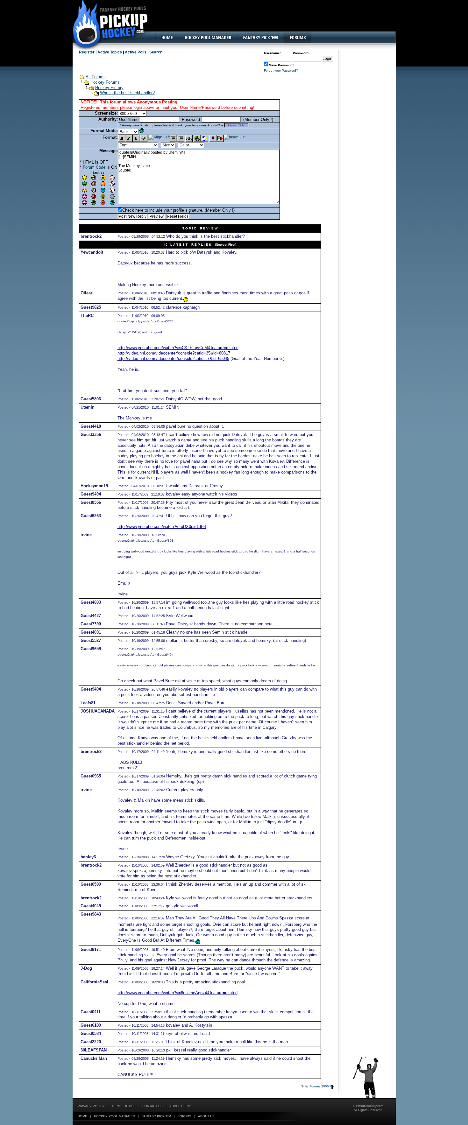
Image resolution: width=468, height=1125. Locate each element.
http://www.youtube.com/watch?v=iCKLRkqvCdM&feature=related (177, 347)
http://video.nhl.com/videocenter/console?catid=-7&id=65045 (173, 358)
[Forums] (297, 37)
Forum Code (94, 167)
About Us (206, 1116)
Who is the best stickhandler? (127, 92)
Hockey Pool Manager (114, 1116)
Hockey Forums (105, 82)
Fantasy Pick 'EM (156, 1116)
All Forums (96, 76)
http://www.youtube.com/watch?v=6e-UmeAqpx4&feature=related (177, 992)
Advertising (180, 1106)
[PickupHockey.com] (107, 24)
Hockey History (109, 87)
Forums (184, 1116)
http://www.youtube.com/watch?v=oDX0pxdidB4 (161, 526)
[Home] (167, 37)
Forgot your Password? (281, 70)
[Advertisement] (279, 20)
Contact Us (152, 1106)
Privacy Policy (91, 1106)
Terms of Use (123, 1106)
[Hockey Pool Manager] (208, 37)
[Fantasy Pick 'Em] (260, 37)
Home (82, 1116)
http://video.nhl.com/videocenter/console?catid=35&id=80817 (173, 353)
